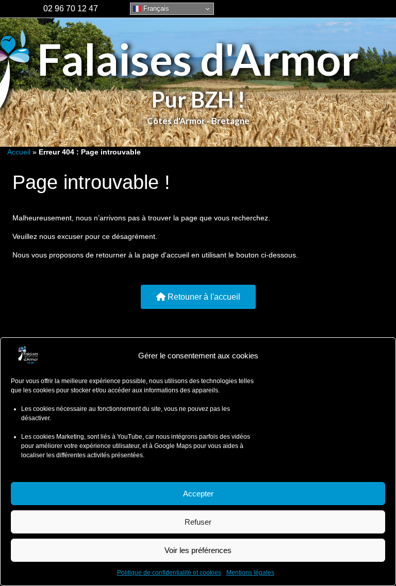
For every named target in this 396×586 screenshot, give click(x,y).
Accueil (18, 152)
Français (155, 8)
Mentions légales (250, 572)
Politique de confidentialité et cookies (169, 572)
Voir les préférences (198, 550)
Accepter (198, 493)
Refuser (198, 522)
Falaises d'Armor (198, 59)
